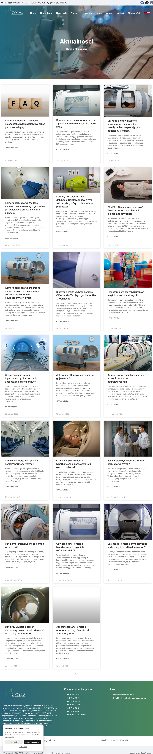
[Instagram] (147, 2)
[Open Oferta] (79, 13)
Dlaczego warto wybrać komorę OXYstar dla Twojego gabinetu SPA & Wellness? (76, 295)
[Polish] (148, 13)
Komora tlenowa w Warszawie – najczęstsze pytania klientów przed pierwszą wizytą (25, 124)
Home (69, 49)
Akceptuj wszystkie (32, 742)
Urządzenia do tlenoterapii (71, 712)
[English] (145, 13)
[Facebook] (142, 2)
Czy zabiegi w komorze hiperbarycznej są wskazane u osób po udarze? (73, 464)
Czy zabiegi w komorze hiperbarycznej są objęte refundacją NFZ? (70, 547)
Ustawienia (23, 747)
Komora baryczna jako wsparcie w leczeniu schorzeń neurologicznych (127, 378)
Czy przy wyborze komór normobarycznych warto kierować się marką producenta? (24, 630)
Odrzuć (14, 742)
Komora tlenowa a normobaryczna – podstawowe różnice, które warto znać (76, 123)
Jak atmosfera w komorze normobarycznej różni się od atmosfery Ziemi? (72, 630)
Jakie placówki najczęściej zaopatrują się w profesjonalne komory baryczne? (22, 716)
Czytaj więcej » (11, 147)
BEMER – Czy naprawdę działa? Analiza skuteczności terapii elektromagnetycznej (125, 210)
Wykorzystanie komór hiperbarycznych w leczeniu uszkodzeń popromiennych (21, 378)
